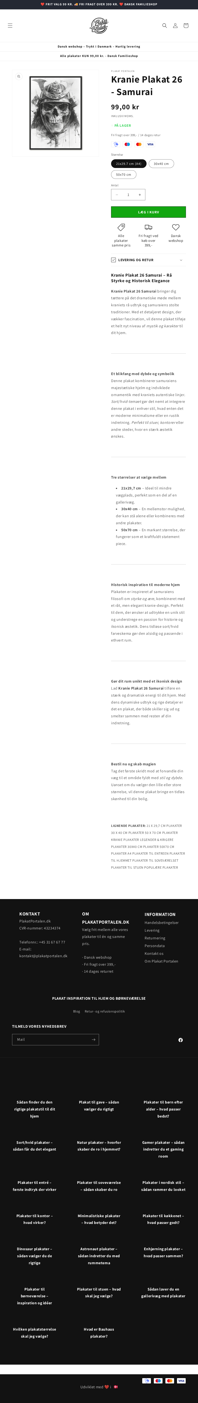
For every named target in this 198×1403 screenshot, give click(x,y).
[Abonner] (93, 1039)
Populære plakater (161, 867)
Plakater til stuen (127, 867)
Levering (152, 930)
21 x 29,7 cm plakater (164, 826)
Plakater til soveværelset (155, 860)
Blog (76, 1011)
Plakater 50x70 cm (158, 847)
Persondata (155, 945)
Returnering (155, 938)
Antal (114, 185)
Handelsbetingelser (162, 922)
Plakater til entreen (150, 853)
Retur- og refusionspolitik (105, 1011)
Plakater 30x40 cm (126, 847)
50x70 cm (123, 174)
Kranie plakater (125, 840)
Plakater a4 (121, 853)
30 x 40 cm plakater (127, 833)
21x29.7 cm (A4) (128, 163)
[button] (10, 25)
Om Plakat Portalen (161, 961)
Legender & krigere (157, 840)
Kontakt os (154, 953)
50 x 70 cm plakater (161, 833)
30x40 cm (161, 163)
